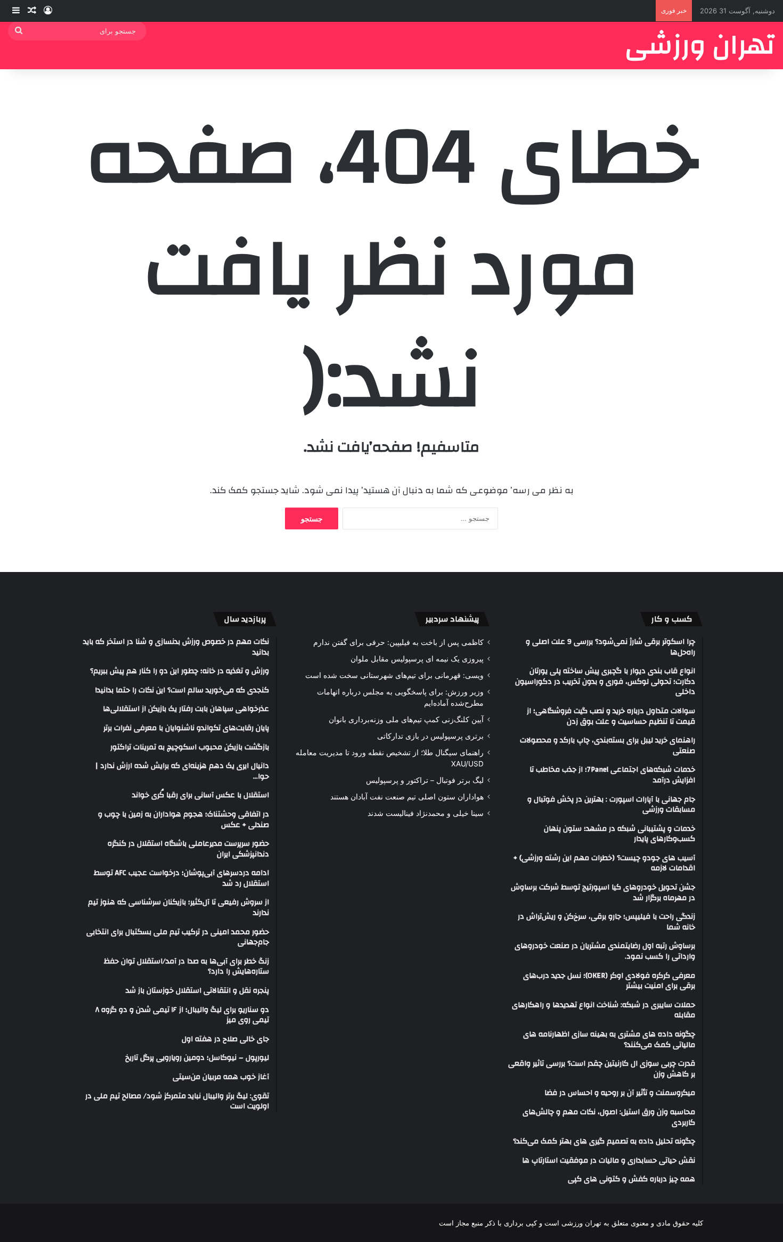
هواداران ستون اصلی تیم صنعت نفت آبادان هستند (407, 796)
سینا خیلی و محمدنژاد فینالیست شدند (426, 813)
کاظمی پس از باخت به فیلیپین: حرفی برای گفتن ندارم (398, 642)
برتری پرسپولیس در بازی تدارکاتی (430, 736)
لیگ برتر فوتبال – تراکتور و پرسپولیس (425, 780)
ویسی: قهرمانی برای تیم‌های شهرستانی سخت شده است (394, 675)
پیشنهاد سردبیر (452, 619)
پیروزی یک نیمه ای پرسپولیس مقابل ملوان (417, 659)
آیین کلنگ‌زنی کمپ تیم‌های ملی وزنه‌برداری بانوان (406, 719)
